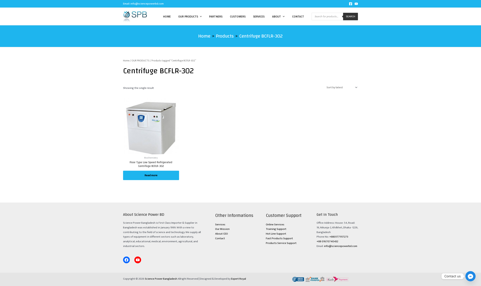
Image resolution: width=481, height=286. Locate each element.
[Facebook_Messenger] (470, 276)
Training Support (276, 229)
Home (167, 16)
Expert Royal (238, 278)
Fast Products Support (279, 238)
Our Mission (222, 229)
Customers (238, 16)
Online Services (275, 224)
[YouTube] (356, 3)
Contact (298, 16)
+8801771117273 (338, 236)
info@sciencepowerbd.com (147, 3)
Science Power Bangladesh (161, 278)
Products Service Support (281, 243)
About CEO (221, 233)
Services (259, 16)
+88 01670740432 (327, 241)
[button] (200, 16)
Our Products (188, 16)
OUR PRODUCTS (141, 60)
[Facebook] (350, 3)
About (276, 16)
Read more (151, 175)
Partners (215, 16)
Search (350, 16)
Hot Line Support (276, 233)
